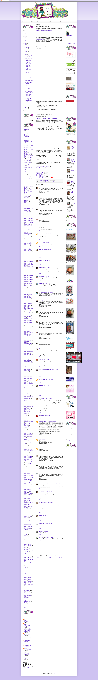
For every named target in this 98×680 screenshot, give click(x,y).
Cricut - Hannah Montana (28, 349)
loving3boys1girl (42, 502)
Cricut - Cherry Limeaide (28, 261)
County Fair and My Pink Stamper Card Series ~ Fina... (28, 56)
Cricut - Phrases (27, 411)
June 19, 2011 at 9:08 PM (45, 515)
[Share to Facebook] (53, 180)
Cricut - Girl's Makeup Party (28, 337)
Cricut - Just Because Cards (27, 366)
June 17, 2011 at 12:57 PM (45, 242)
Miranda (40, 348)
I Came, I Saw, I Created (41, 177)
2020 (25, 32)
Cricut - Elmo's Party (27, 305)
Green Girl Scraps (39, 172)
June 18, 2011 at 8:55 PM (45, 472)
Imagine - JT (26, 561)
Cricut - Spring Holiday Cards (28, 460)
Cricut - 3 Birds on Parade (28, 208)
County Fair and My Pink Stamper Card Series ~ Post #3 (28, 68)
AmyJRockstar (41, 398)
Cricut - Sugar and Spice (28, 471)
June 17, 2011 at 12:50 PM (47, 233)
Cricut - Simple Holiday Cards (28, 443)
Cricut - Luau (26, 371)
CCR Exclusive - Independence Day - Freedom (27, 174)
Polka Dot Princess (54, 33)
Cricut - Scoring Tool (27, 433)
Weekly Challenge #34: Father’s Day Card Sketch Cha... (29, 78)
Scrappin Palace (39, 168)
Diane (40, 242)
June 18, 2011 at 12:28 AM (48, 385)
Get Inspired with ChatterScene (42, 166)
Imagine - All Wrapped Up (28, 536)
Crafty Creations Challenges (27, 641)
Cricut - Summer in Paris (28, 475)
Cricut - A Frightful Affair (28, 214)
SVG (24, 598)
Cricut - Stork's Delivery (28, 463)
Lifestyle (38, 21)
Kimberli (40, 260)
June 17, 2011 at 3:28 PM (49, 292)
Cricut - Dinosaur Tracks (28, 290)
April (26, 104)
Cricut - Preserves (27, 420)
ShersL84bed (41, 385)
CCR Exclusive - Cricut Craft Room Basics (28, 154)
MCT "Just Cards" (27, 634)
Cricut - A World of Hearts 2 (28, 219)
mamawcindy (41, 491)
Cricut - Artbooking (27, 236)
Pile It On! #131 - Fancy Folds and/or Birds (28, 658)
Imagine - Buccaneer (27, 545)
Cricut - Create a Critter (28, 277)
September (27, 50)
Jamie (40, 472)
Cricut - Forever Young (28, 324)
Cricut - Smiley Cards (27, 448)
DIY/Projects (33, 21)
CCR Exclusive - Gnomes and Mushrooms (28, 169)
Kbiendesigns (39, 175)
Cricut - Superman (27, 479)
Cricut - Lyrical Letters (28, 372)
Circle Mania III (26, 202)
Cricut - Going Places (27, 340)
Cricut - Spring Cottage (28, 457)
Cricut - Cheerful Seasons (28, 257)
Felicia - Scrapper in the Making (44, 369)
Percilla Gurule (41, 439)
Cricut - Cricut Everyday (28, 283)
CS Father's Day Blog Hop (28, 85)
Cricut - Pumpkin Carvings (27, 424)
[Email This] (50, 180)
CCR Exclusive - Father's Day (28, 158)
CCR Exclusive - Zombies (28, 193)
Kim (39, 359)
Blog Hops (40, 181)
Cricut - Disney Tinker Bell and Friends (28, 293)
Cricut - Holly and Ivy (27, 354)
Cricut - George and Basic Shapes (28, 333)
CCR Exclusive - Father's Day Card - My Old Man (28, 167)
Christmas (26, 199)
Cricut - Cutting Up (27, 285)
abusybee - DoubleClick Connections (45, 455)
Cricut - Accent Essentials (28, 222)
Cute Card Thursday (27, 645)
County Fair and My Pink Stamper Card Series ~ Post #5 (28, 62)
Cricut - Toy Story (27, 495)
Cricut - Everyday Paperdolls (27, 307)
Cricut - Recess (26, 425)
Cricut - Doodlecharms (28, 297)
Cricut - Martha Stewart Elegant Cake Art (28, 374)
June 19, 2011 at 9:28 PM (49, 523)
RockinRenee (41, 537)
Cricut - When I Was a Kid (28, 504)
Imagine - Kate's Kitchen (28, 562)
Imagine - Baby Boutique (28, 538)
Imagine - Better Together (27, 543)
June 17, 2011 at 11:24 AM (47, 225)
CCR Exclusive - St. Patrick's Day (27, 188)
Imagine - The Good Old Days (28, 583)
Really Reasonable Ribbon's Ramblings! (27, 629)
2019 (25, 33)
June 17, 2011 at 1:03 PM (47, 249)
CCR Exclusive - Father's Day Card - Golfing (28, 162)
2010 (25, 110)
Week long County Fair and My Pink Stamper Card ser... (29, 75)
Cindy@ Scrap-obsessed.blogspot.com (45, 483)
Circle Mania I (26, 200)
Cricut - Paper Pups (27, 408)
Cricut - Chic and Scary (28, 263)
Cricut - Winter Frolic (27, 509)
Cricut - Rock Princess (28, 432)
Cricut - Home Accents (28, 355)
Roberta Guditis (41, 523)
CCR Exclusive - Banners (28, 149)
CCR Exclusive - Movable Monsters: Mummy (28, 182)
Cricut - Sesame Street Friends (28, 439)
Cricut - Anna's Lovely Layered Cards (28, 229)
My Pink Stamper (27, 590)
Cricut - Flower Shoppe (28, 320)
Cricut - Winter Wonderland (26, 511)
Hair (24, 533)
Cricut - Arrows (26, 232)
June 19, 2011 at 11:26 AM (57, 483)
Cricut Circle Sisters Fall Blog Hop (73, 192)
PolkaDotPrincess (42, 379)
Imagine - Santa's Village (28, 573)
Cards (51, 21)
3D (24, 130)
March (26, 105)
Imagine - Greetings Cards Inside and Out (27, 553)
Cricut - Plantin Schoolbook (26, 415)
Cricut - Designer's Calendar (27, 287)
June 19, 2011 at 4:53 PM (49, 502)
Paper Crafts (28, 21)
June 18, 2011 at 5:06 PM (48, 448)
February (26, 107)
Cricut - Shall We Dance (28, 440)
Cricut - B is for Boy (27, 242)
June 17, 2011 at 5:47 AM (45, 187)
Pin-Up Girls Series (27, 592)
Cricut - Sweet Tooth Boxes (27, 483)
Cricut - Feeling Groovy (28, 318)
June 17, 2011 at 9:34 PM (45, 342)
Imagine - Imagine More (28, 557)
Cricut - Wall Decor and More (28, 501)
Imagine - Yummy (27, 586)
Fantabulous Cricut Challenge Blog (27, 652)
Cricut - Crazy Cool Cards (28, 275)
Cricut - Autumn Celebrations (27, 240)
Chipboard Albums (27, 197)
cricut (25, 207)
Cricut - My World (27, 395)
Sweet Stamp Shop (27, 601)
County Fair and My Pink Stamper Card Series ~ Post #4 (28, 65)
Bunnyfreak (41, 415)
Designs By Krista (27, 667)
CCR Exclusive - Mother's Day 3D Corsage (28, 176)
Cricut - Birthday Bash (28, 248)
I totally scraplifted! (28, 96)
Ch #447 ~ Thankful (27, 649)
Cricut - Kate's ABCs (27, 368)
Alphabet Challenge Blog (27, 620)
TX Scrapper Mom (39, 174)
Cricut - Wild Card (27, 508)
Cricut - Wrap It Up (27, 516)
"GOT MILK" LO (27, 90)
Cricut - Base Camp (27, 243)
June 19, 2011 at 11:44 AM (48, 491)
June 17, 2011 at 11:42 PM (49, 379)
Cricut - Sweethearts (27, 484)
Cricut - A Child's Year (28, 212)
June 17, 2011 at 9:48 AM (46, 218)
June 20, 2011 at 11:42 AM (49, 537)
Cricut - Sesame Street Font (28, 437)
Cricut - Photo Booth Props (27, 410)
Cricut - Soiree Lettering (28, 450)
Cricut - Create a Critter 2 (28, 279)
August (26, 51)
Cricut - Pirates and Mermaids (27, 413)
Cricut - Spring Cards (28, 456)
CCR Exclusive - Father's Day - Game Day (28, 160)
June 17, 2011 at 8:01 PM (47, 331)
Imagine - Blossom (27, 544)
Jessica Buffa (41, 249)
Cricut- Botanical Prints (28, 526)
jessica (40, 187)
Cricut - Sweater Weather (28, 480)
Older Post (61, 557)
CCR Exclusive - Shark (28, 186)
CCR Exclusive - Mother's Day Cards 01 (28, 180)
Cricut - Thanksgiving (28, 493)
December (27, 45)
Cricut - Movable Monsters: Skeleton (27, 391)
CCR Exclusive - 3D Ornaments (27, 148)
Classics (25, 203)
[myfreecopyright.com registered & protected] (70, 440)
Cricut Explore (26, 517)
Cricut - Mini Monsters (28, 385)
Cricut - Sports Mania (28, 455)
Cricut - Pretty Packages (28, 421)
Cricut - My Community (28, 393)
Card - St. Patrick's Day (28, 141)
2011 (25, 44)
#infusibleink (26, 129)
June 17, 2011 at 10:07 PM (44, 359)
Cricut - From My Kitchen (28, 329)
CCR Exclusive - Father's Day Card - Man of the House (28, 164)
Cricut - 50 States (27, 210)
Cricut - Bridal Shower (28, 251)
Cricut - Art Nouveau (27, 233)
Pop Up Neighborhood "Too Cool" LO (29, 81)
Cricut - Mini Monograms (28, 383)
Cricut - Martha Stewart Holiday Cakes (28, 377)
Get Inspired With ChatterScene (40, 39)
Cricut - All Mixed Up (27, 224)
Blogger (53, 673)
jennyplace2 (41, 283)
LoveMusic (41, 331)
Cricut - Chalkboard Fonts (28, 255)
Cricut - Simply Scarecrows (26, 445)
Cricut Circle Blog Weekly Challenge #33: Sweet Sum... (28, 94)
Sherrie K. (40, 300)
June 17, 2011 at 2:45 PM (45, 276)
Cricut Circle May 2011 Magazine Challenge (29, 92)
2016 (25, 37)
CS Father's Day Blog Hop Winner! (28, 83)
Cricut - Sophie (26, 452)
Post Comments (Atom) (45, 559)
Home (23, 21)
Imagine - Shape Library (28, 575)
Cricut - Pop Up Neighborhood (26, 419)
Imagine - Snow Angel (28, 581)
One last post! (26, 646)
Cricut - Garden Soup (27, 331)
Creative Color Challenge (28, 205)
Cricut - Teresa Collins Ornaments (28, 492)
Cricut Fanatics (26, 518)
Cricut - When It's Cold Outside (28, 507)
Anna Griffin (26, 131)
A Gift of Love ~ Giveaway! (73, 202)
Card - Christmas (27, 139)
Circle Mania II (26, 201)
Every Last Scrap (27, 530)
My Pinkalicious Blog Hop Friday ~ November (73, 160)
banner (25, 133)
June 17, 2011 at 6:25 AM (46, 197)
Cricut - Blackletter (27, 249)
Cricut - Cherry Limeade (28, 259)
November (27, 47)
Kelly (39, 342)
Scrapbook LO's (46, 21)
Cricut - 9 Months (27, 211)
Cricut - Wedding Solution (28, 502)
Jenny (40, 311)
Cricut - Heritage (27, 353)
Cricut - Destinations (27, 288)
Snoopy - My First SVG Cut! (72, 181)
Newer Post (38, 557)
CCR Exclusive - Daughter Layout (28, 156)
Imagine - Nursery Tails (28, 571)
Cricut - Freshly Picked (28, 327)
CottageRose (41, 448)
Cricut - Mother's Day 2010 (27, 387)
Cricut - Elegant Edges (28, 303)
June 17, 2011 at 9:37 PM (46, 348)
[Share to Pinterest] (54, 180)
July (25, 52)
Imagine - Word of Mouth (28, 584)
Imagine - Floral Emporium (27, 549)
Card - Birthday (26, 136)
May (26, 103)
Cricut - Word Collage (28, 515)
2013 (25, 41)
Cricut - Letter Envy (27, 369)
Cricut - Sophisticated (28, 453)
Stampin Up (26, 597)
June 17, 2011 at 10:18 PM (54, 369)
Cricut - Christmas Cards (28, 266)
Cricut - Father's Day (51, 181)
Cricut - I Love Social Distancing (27, 357)
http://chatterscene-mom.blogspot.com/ (44, 30)
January (26, 108)
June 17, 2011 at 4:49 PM (45, 311)
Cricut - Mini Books (27, 382)
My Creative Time (27, 633)
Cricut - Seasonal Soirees (28, 434)
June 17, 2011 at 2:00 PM (46, 260)
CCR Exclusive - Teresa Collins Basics (28, 190)
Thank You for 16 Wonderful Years (27, 631)
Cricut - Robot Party (27, 430)
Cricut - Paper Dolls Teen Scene (28, 407)
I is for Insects (26, 621)
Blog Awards (26, 134)
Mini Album (26, 589)
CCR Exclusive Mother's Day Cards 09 (28, 196)
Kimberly (40, 267)
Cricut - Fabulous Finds (28, 310)
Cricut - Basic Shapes (27, 244)
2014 (25, 40)
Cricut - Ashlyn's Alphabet (28, 237)
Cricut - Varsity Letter (27, 497)
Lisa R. (40, 276)
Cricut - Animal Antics (28, 225)
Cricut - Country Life (27, 272)
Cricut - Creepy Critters (28, 281)
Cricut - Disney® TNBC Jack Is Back (28, 295)
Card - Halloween (27, 140)
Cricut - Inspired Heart (28, 361)
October (26, 48)
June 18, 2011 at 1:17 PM (48, 439)
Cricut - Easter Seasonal (28, 301)
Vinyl (25, 607)
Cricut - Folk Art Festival (28, 322)
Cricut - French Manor (28, 326)
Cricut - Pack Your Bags (28, 401)
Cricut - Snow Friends (28, 449)
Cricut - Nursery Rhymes (28, 396)
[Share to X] (52, 180)
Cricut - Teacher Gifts (28, 488)
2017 (25, 36)
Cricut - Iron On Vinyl (28, 362)
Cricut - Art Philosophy (28, 234)
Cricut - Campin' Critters (28, 253)
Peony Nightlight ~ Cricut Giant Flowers (73, 148)
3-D (41, 21)
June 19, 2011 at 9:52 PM (45, 531)
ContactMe (59, 21)
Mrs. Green (41, 233)
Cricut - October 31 (27, 398)
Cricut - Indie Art (27, 360)
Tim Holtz (25, 602)
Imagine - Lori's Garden (28, 564)
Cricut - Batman (45, 181)
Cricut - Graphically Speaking (27, 342)
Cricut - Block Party (27, 250)
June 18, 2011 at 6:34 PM (45, 464)
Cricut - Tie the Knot (27, 494)
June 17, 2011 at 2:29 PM (46, 267)
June (26, 54)
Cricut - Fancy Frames (28, 312)
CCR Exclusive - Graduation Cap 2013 (27, 171)
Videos (55, 21)
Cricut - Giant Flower (27, 334)
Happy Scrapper (39, 173)
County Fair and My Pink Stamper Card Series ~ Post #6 (28, 59)
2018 (25, 34)
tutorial (25, 603)
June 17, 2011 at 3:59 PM (46, 300)
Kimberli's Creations (40, 167)
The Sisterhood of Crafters (27, 624)
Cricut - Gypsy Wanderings (26, 346)
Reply (40, 193)
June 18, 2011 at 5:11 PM (56, 455)
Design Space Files (27, 528)
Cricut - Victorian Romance (27, 499)
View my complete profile (70, 43)
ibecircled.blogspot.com (43, 421)
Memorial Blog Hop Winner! (28, 101)
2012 (25, 43)
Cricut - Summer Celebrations (27, 474)
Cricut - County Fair (27, 274)
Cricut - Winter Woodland (28, 513)
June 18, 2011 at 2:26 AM (48, 398)
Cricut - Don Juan (27, 296)
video (25, 606)
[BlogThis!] (51, 180)
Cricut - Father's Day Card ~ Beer (28, 317)
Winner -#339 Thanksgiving (26, 654)
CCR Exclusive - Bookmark (26, 152)
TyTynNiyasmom (42, 292)
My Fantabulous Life (40, 171)
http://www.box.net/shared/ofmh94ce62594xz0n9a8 (46, 118)
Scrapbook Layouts (27, 595)
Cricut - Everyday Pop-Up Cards (28, 309)
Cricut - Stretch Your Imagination (27, 468)
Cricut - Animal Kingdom (28, 226)
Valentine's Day (26, 604)
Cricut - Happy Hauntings (28, 351)
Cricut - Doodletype (27, 298)
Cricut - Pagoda (27, 403)
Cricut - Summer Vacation (28, 477)
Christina (40, 218)
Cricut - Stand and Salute (28, 461)
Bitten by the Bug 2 (27, 637)
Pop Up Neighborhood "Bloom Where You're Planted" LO (29, 88)
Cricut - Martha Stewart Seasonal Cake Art (28, 379)
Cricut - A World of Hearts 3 (28, 221)
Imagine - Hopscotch (27, 556)
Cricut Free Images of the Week (28, 520)
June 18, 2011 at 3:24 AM (52, 421)
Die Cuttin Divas (27, 648)
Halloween (26, 534)
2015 (25, 39)
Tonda (40, 515)
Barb (39, 464)
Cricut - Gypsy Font (27, 344)
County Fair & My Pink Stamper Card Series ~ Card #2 (29, 72)
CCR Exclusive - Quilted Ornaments (28, 185)
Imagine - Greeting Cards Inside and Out (28, 551)
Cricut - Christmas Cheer (28, 268)
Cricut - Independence (28, 359)
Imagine (25, 535)
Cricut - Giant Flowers (28, 335)
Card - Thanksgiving (27, 142)
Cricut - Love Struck (27, 370)
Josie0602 (40, 197)
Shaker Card (26, 596)
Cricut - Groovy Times (28, 343)
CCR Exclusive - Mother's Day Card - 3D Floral (28, 178)
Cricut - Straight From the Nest (28, 466)
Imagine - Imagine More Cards (28, 560)
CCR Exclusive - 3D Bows (28, 145)
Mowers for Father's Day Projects (28, 99)
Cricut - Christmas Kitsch (28, 270)
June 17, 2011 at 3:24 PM (47, 283)
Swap (25, 600)
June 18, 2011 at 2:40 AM (47, 415)
